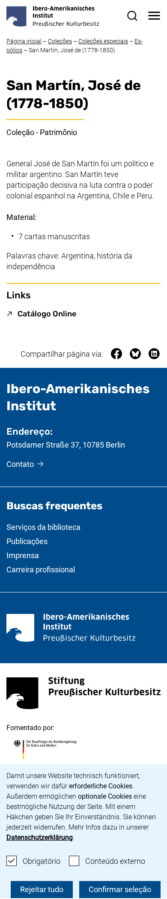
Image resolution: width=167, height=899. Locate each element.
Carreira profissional (40, 569)
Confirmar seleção (120, 889)
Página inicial (24, 41)
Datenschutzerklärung (39, 837)
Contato (20, 464)
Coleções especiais (103, 41)
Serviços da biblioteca (43, 527)
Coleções (60, 41)
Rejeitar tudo (41, 889)
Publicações (27, 541)
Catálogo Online (47, 314)
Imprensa (22, 555)
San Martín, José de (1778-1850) (72, 50)
